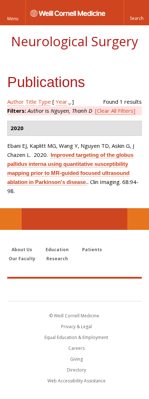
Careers (76, 348)
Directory (76, 370)
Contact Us (138, 219)
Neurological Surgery (74, 41)
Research (57, 259)
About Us (22, 249)
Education (57, 249)
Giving (76, 359)
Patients (92, 249)
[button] (136, 12)
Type (44, 101)
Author (15, 101)
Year (61, 101)
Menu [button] (12, 19)
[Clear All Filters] (115, 110)
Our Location (11, 219)
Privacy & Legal (76, 326)
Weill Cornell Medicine (74, 289)
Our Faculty (22, 259)
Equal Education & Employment (76, 337)
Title (31, 101)
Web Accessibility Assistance (76, 381)
